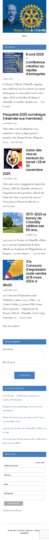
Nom (6, 484)
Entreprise (8, 493)
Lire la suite (17, 142)
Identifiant (8, 349)
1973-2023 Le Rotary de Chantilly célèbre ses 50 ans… (36, 222)
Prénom (7, 475)
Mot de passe (9, 362)
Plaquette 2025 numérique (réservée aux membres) (24, 116)
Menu (24, 36)
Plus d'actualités (11, 326)
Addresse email (11, 465)
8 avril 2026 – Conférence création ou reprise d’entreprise (35, 64)
